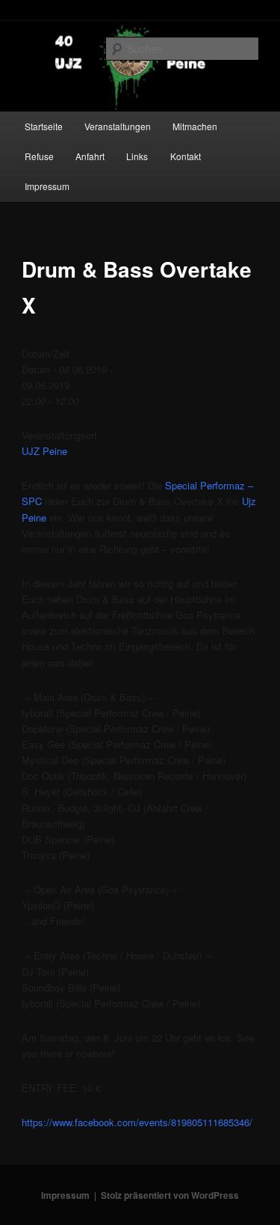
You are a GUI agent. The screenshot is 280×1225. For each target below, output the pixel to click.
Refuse (39, 156)
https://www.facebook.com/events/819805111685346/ (137, 1122)
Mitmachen (194, 126)
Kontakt (185, 156)
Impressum (47, 186)
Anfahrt (90, 156)
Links (137, 156)
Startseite (44, 126)
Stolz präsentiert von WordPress (170, 1195)
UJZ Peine (44, 451)
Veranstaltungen (117, 126)
